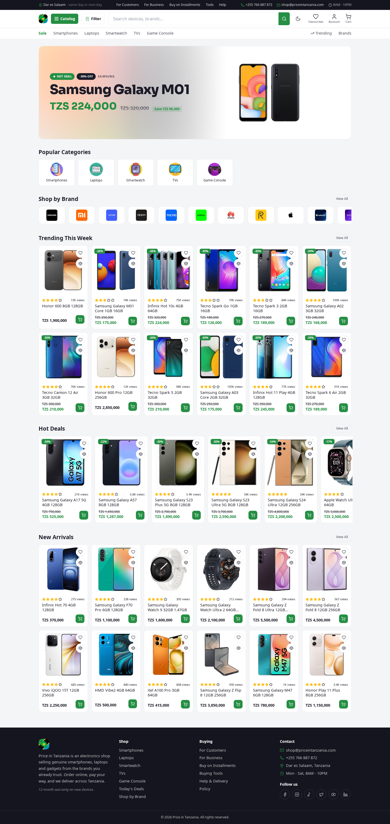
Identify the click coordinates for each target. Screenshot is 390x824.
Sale (43, 33)
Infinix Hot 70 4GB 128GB (59, 607)
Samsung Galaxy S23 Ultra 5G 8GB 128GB (230, 502)
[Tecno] (171, 215)
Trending (323, 33)
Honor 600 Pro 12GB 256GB (113, 395)
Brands (345, 33)
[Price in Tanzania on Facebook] (285, 794)
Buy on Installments (184, 5)
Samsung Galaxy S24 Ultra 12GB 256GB (287, 502)
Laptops (91, 33)
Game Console (160, 33)
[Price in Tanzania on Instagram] (297, 794)
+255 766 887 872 (259, 5)
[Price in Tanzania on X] (321, 794)
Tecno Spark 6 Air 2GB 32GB (326, 395)
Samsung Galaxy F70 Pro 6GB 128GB (113, 607)
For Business (154, 5)
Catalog (67, 18)
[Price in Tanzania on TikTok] (309, 794)
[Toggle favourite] (80, 253)
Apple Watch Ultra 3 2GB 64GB (346, 502)
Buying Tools (211, 773)
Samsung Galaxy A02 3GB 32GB (325, 308)
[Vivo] (111, 215)
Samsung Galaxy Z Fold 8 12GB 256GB (323, 607)
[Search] (284, 18)
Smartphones (65, 33)
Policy (204, 788)
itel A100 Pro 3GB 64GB (163, 693)
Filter (96, 18)
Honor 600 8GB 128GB (62, 306)
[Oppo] (141, 215)
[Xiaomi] (81, 215)
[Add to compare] (80, 263)
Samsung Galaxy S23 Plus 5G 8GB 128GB (174, 502)
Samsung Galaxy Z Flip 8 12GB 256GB (220, 693)
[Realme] (261, 215)
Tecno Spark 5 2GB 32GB (165, 395)
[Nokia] (350, 215)
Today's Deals (131, 788)
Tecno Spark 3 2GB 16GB (270, 308)
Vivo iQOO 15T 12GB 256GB (60, 693)
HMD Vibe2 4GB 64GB (115, 690)
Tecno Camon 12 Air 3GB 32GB (60, 395)
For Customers (127, 5)
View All (342, 198)
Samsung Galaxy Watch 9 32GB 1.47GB (167, 607)
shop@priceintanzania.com (302, 5)
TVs (137, 33)
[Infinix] (201, 215)
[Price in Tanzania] (43, 18)
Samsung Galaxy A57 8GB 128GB (118, 502)
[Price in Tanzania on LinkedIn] (346, 794)
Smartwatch (116, 33)
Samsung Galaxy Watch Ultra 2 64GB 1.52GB (218, 607)
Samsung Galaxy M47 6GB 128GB (272, 693)
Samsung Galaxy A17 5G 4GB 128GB (64, 502)
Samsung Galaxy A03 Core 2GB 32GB (219, 395)
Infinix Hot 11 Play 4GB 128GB (274, 395)
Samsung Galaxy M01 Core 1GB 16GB (114, 308)
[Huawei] (231, 215)
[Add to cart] (80, 319)
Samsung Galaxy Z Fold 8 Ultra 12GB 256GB (270, 607)
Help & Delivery (213, 781)
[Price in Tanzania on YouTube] (334, 794)
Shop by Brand (132, 796)
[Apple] (290, 215)
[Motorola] (320, 215)
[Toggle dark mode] (298, 19)
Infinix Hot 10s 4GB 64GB (165, 308)
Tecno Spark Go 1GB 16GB (218, 308)
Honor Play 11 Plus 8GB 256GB (323, 693)
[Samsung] (52, 215)
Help (222, 5)
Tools (210, 5)
